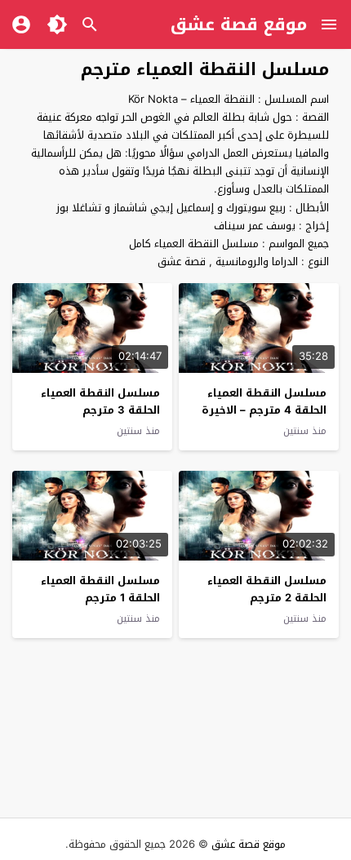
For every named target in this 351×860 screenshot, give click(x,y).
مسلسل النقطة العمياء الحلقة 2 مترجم (267, 589)
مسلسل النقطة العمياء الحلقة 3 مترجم (100, 401)
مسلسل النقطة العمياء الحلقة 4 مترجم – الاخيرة (264, 401)
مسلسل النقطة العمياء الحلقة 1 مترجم (100, 589)
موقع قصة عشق (239, 24)
